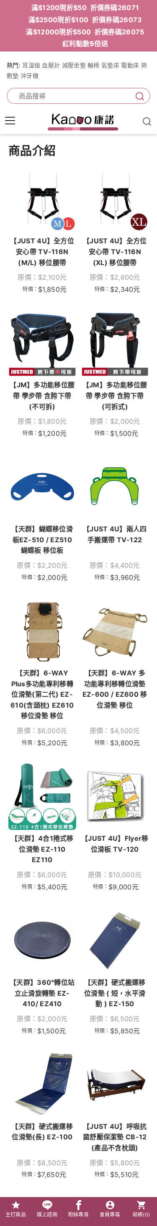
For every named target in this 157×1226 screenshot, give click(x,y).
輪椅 (94, 65)
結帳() (141, 1214)
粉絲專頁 (78, 1214)
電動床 (130, 65)
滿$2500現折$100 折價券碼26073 (85, 19)
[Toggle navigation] (10, 121)
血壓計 (51, 65)
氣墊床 (110, 65)
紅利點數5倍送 (85, 43)
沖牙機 (30, 75)
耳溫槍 (31, 65)
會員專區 (110, 1214)
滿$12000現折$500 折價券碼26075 (85, 32)
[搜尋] (138, 96)
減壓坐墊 (74, 65)
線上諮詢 (47, 1214)
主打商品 (15, 1214)
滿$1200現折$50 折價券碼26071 (85, 7)
